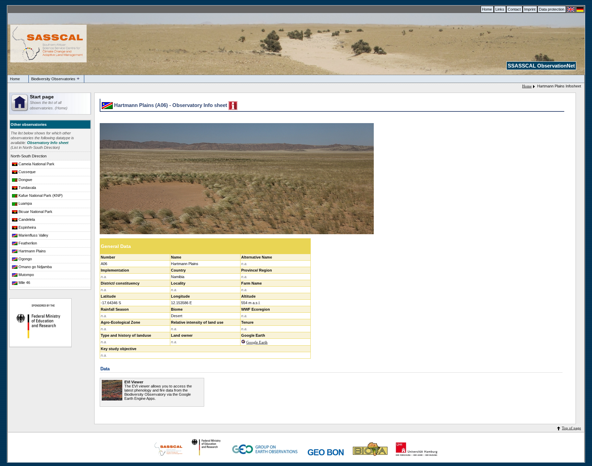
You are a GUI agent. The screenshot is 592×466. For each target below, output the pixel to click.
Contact (514, 9)
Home (487, 9)
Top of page (571, 428)
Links (499, 9)
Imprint (529, 9)
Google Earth (257, 342)
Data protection (551, 9)
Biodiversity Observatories (53, 79)
